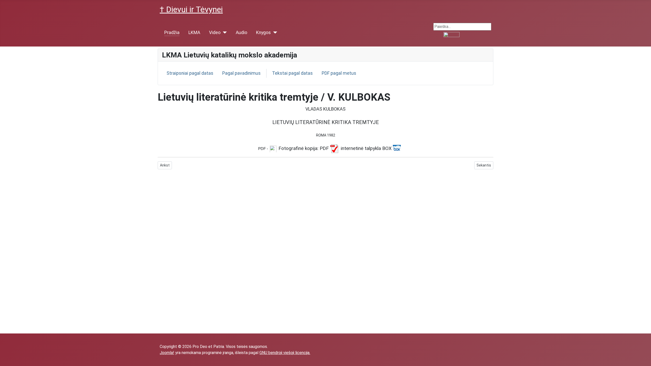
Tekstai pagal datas (292, 73)
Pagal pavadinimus (241, 73)
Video (214, 32)
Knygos (263, 32)
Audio (241, 32)
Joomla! (167, 352)
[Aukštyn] (644, 359)
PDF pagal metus (339, 73)
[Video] (223, 32)
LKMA (194, 32)
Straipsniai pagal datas (190, 73)
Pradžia (172, 32)
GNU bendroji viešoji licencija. (284, 352)
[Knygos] (274, 32)
